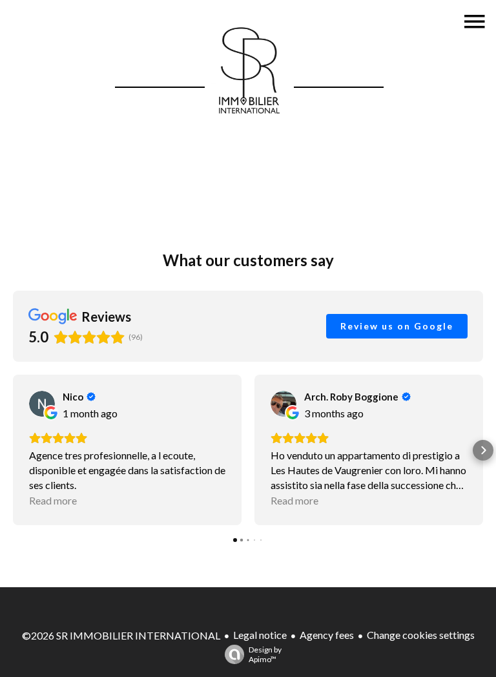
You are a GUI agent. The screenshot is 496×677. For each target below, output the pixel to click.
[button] (13, 450)
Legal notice (260, 635)
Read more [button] (53, 500)
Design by (265, 654)
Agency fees (327, 635)
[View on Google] (42, 404)
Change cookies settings (421, 635)
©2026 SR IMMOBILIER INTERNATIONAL (121, 635)
